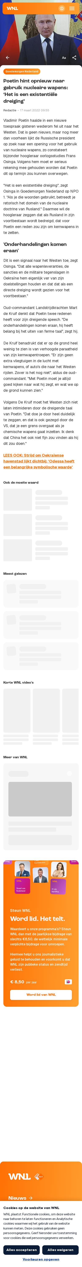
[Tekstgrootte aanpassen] (64, 57)
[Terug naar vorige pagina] (7, 57)
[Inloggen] (61, 8)
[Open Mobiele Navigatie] (72, 8)
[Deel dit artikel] (74, 57)
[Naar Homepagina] (12, 8)
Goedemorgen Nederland (21, 71)
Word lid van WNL (41, 995)
